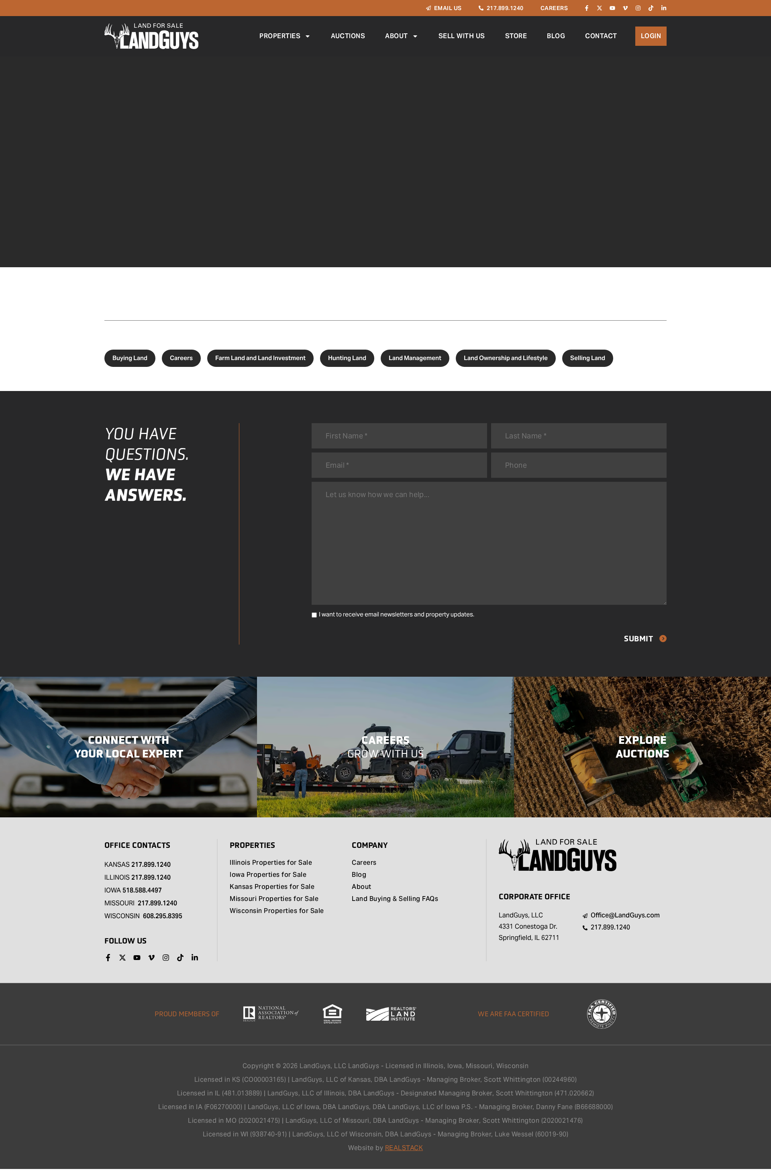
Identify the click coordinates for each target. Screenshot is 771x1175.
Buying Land (129, 358)
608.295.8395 (162, 916)
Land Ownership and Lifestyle (506, 358)
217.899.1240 (151, 864)
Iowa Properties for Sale (268, 875)
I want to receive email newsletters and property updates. (396, 614)
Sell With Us (462, 36)
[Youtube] (612, 8)
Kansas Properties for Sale (272, 887)
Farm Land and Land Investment (260, 358)
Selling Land (587, 358)
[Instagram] (638, 8)
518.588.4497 (142, 890)
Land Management (415, 358)
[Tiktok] (651, 8)
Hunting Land (347, 358)
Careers (181, 358)
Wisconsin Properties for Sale (277, 911)
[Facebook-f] (586, 8)
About (396, 36)
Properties (279, 36)
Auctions (348, 36)
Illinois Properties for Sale (271, 863)
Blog (556, 36)
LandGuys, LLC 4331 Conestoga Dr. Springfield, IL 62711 (529, 926)
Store (516, 36)
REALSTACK (404, 1148)
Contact (601, 36)
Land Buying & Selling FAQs (395, 899)
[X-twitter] (599, 8)
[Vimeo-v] (625, 8)
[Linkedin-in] (664, 8)
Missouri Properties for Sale (274, 899)
